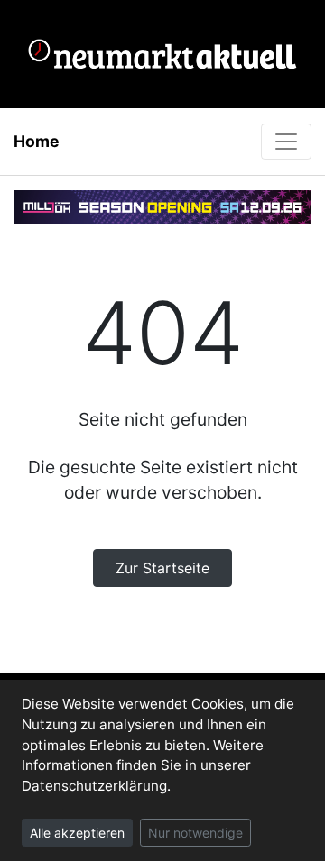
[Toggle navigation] (286, 142)
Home (37, 141)
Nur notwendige (195, 832)
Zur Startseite (162, 568)
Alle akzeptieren (77, 832)
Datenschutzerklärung (94, 785)
